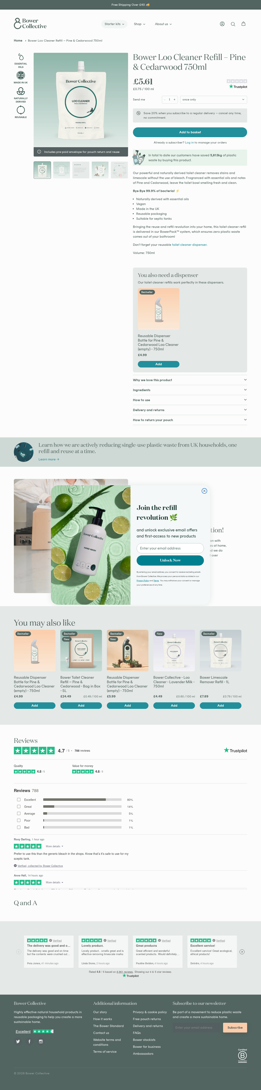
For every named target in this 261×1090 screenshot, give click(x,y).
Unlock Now (170, 560)
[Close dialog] (204, 490)
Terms (156, 580)
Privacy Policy (143, 580)
